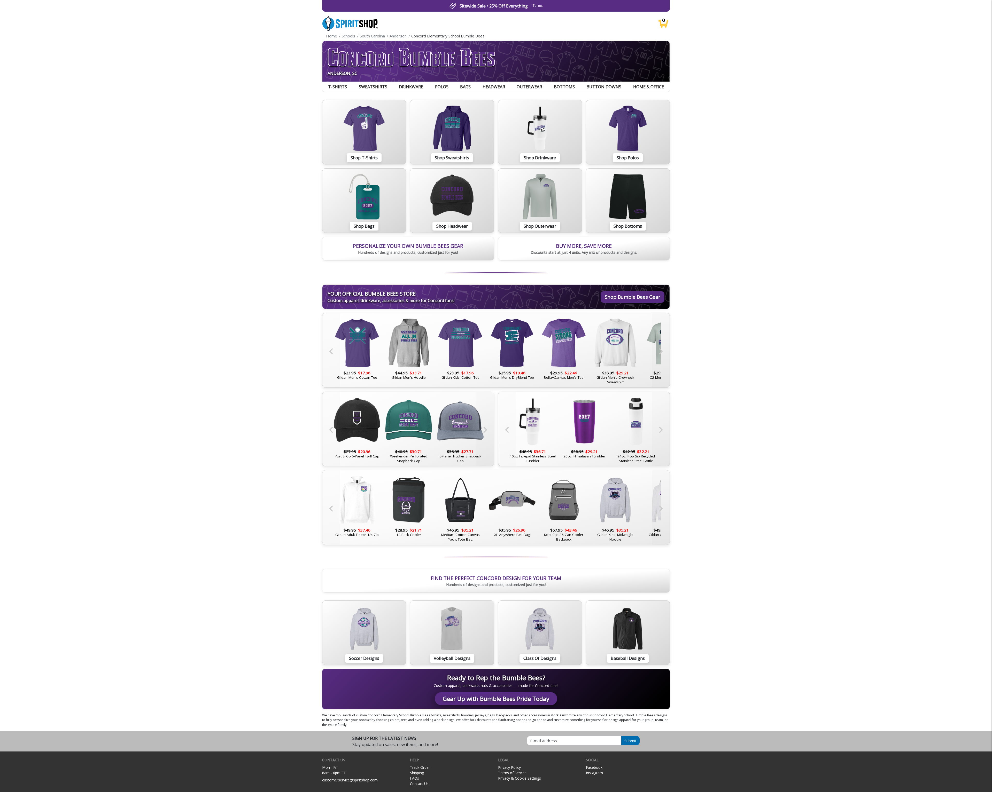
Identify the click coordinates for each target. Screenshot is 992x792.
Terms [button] (538, 5)
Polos (441, 87)
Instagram (594, 772)
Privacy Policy (509, 767)
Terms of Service (512, 772)
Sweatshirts (373, 87)
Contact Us (419, 783)
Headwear (494, 87)
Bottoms (564, 87)
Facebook (594, 767)
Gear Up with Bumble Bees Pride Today (496, 699)
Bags (465, 87)
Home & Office (648, 87)
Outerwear (529, 87)
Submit (630, 740)
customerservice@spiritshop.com (350, 780)
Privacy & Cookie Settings (519, 778)
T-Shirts (337, 87)
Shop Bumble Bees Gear (632, 297)
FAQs (414, 778)
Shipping (417, 772)
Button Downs (603, 87)
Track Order (420, 767)
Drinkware (411, 87)
